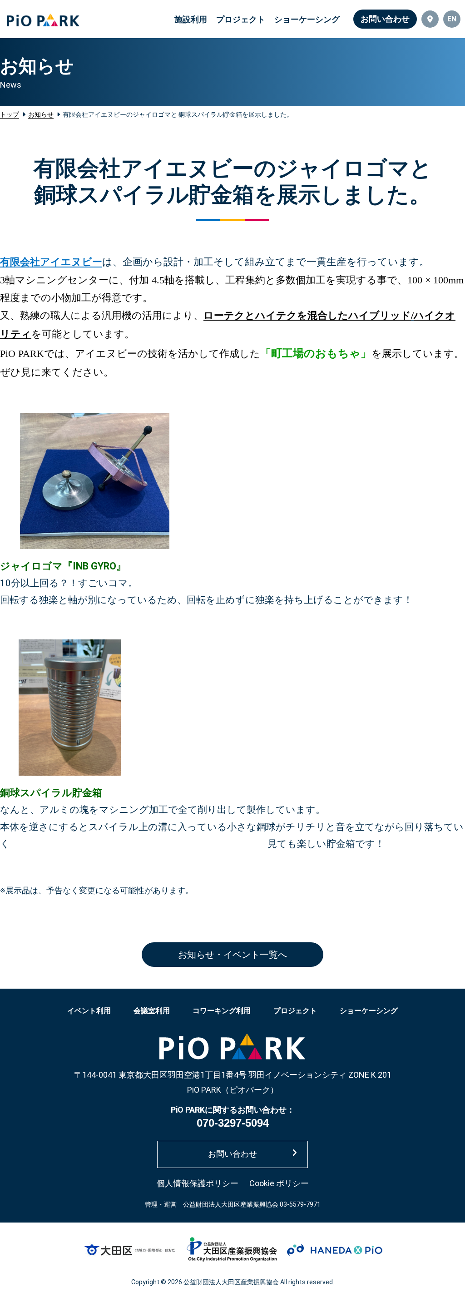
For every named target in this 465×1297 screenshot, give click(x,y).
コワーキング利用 (222, 1010)
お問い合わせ (385, 19)
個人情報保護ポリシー (197, 1183)
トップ (9, 114)
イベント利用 (89, 1010)
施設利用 (190, 19)
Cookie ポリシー (279, 1183)
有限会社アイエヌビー (51, 261)
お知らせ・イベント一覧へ (232, 954)
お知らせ (41, 114)
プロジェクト (240, 19)
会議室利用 (152, 1010)
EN (451, 19)
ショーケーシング (307, 19)
